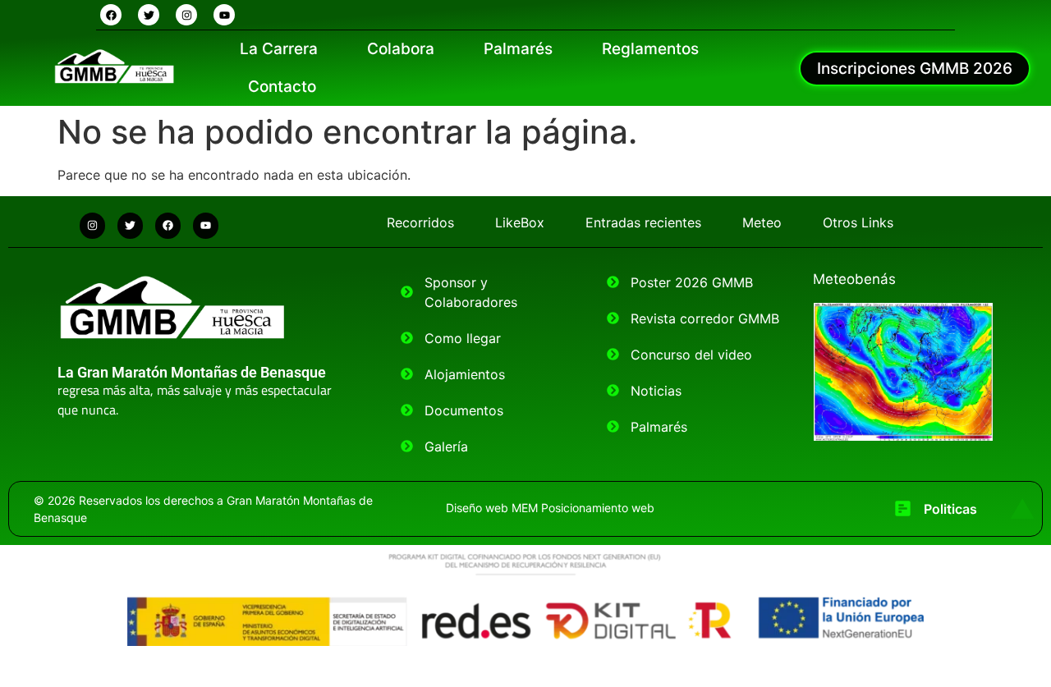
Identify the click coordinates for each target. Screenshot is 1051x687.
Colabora (400, 48)
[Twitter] (148, 14)
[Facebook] (111, 14)
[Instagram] (186, 14)
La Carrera (279, 48)
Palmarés (518, 48)
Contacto (282, 86)
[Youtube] (224, 14)
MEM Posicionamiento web (583, 508)
